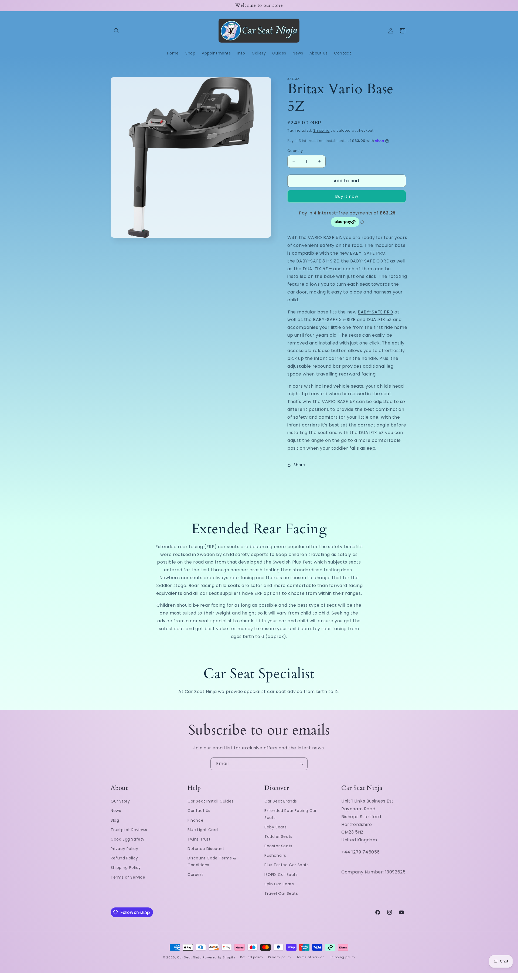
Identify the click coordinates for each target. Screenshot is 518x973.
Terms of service (311, 957)
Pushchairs (275, 855)
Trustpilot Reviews (129, 829)
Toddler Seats (278, 836)
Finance (195, 820)
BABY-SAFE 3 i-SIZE (334, 319)
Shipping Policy (126, 867)
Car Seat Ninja (189, 957)
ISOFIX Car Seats (281, 874)
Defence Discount (206, 848)
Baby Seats (275, 826)
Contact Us (199, 810)
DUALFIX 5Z (379, 319)
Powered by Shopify (219, 957)
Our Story (120, 801)
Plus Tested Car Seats (286, 865)
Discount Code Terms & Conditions (212, 861)
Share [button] (299, 464)
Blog (115, 820)
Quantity (295, 150)
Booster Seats (278, 846)
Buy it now (346, 196)
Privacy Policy (124, 848)
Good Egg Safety (128, 839)
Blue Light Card (203, 829)
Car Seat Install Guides (211, 801)
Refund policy (251, 957)
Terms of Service (128, 877)
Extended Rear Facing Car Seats (290, 814)
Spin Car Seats (279, 883)
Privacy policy (279, 957)
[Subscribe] (301, 763)
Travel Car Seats (281, 893)
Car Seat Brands (280, 801)
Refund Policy (124, 858)
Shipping (321, 130)
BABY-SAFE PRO (375, 312)
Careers (195, 874)
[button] (116, 31)
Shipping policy (343, 957)
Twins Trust (199, 839)
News (116, 810)
